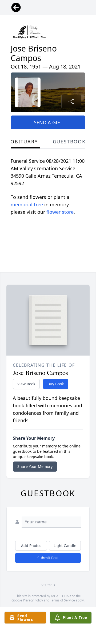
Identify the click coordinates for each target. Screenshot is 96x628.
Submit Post (48, 557)
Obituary (24, 141)
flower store (60, 212)
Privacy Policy (33, 600)
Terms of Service (62, 600)
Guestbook (69, 141)
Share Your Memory (35, 466)
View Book (26, 383)
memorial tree (27, 204)
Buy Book (55, 383)
